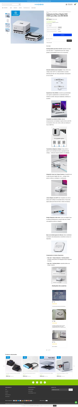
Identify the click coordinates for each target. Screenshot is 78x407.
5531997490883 (31, 389)
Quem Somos (33, 7)
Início (11, 7)
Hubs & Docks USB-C (55, 11)
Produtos (15, 7)
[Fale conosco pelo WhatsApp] (76, 402)
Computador (50, 11)
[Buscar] (19, 4)
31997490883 (30, 391)
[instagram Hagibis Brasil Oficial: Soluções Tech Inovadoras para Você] (33, 382)
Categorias (5, 7)
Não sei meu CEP (49, 42)
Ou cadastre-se (70, 4)
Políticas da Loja (27, 7)
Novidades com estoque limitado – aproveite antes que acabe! (39, 1)
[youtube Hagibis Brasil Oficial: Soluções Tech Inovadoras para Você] (41, 382)
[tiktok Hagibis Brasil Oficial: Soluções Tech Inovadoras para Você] (45, 382)
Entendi (54, 405)
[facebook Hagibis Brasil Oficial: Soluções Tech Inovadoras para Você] (37, 382)
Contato (20, 7)
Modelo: (48, 25)
